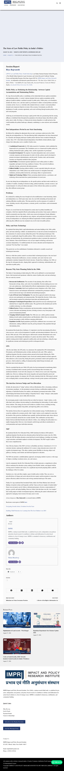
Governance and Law (34, 52)
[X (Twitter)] (21, 590)
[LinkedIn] (32, 590)
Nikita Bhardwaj (13, 558)
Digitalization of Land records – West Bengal (15, 631)
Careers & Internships (9, 715)
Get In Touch (6, 711)
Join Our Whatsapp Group (11, 728)
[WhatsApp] (42, 590)
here (26, 502)
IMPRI (10, 528)
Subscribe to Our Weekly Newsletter (14, 722)
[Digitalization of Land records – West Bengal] (17, 620)
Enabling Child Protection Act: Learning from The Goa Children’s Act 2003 (26, 510)
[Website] (19, 543)
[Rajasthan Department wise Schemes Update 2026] (47, 620)
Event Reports (23, 52)
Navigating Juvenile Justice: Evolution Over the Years (20, 506)
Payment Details (7, 713)
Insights (16, 52)
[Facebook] (11, 590)
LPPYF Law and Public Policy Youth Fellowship (19, 74)
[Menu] (60, 3)
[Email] (22, 543)
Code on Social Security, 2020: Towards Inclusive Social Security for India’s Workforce (16, 658)
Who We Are (6, 709)
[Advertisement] (32, 28)
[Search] (57, 3)
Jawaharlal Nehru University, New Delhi (21, 85)
